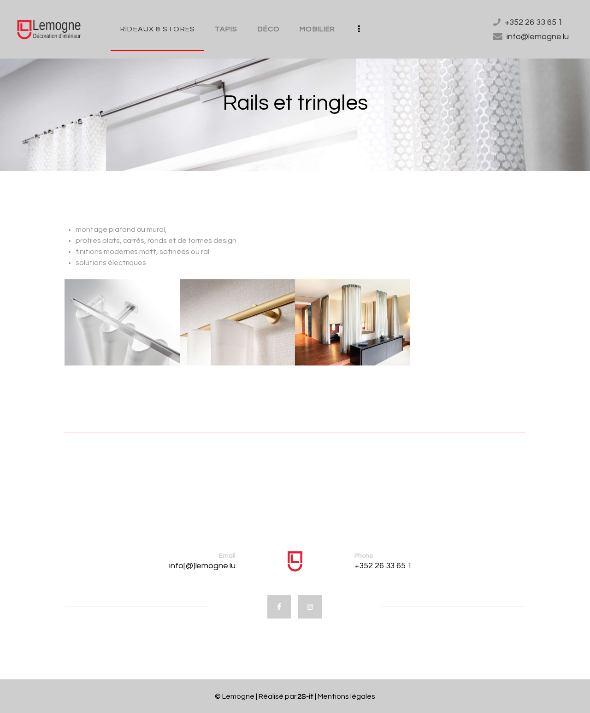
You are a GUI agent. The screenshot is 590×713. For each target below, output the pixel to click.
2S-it (305, 696)
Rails (77, 321)
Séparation (302, 321)
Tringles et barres (180, 321)
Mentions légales (346, 696)
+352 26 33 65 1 (383, 565)
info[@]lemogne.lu (202, 565)
